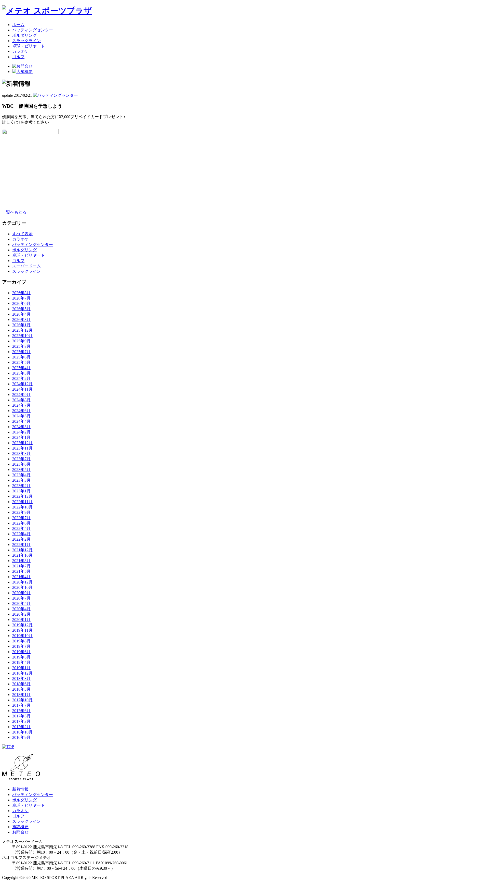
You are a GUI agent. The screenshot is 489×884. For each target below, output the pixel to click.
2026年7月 (21, 298)
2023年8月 (21, 453)
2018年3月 (21, 689)
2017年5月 (21, 716)
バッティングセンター (32, 30)
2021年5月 (21, 571)
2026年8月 (21, 293)
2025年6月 (21, 357)
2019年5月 (21, 657)
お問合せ (20, 832)
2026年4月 (21, 314)
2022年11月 (22, 502)
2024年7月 (21, 405)
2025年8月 (21, 346)
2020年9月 (21, 593)
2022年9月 (21, 512)
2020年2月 (21, 614)
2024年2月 (21, 432)
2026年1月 (21, 325)
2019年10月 (22, 635)
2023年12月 (22, 443)
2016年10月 (22, 732)
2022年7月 (21, 518)
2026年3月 (21, 319)
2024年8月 (21, 400)
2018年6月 (21, 684)
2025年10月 (22, 335)
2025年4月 (21, 368)
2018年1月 (21, 694)
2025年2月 (21, 378)
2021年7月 (21, 566)
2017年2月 (21, 727)
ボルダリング (24, 35)
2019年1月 (21, 668)
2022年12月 (22, 496)
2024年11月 (22, 389)
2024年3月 (21, 427)
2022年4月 (21, 534)
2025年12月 (22, 330)
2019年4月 (21, 662)
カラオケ (20, 51)
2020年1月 (21, 619)
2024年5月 (21, 416)
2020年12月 (22, 582)
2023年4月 (21, 475)
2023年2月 (21, 485)
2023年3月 (21, 480)
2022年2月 (21, 539)
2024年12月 (22, 384)
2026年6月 (21, 303)
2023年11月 (22, 448)
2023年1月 (21, 491)
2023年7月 (21, 459)
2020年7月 (21, 598)
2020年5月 (21, 603)
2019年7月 (21, 646)
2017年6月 (21, 710)
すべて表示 (22, 234)
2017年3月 (21, 721)
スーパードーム (26, 266)
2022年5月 (21, 528)
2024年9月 (21, 394)
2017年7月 (21, 705)
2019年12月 (22, 625)
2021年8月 (21, 560)
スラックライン (26, 41)
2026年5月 (21, 309)
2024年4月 (21, 421)
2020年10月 (22, 587)
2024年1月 (21, 437)
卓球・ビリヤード (28, 46)
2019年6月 (21, 652)
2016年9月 (21, 737)
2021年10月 (22, 555)
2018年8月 (21, 678)
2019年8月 (21, 641)
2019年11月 (22, 630)
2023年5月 (21, 469)
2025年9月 (21, 341)
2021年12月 (22, 550)
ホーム (18, 24)
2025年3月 (21, 373)
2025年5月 (21, 362)
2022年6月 (21, 523)
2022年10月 (22, 507)
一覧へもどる (14, 212)
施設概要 (20, 827)
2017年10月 (22, 700)
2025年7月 (21, 352)
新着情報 (20, 789)
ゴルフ (18, 57)
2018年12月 (22, 673)
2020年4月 (21, 609)
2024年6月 (21, 410)
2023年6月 (21, 464)
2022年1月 (21, 544)
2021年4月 (21, 577)
